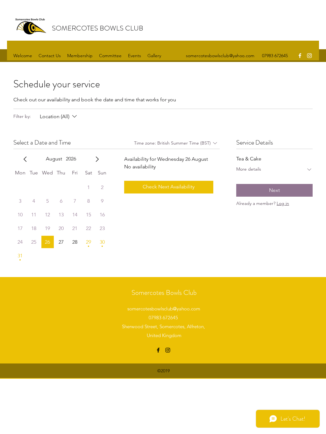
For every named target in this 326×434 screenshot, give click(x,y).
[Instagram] (309, 55)
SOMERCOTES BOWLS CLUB (97, 28)
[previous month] (25, 159)
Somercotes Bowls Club (164, 292)
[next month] (97, 159)
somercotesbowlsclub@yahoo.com (220, 55)
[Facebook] (300, 55)
